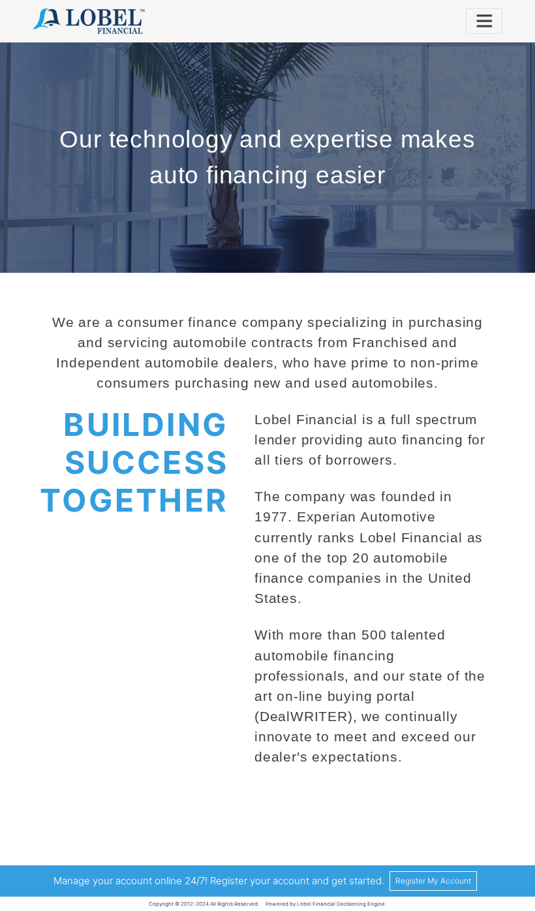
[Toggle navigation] (484, 21)
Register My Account (433, 881)
